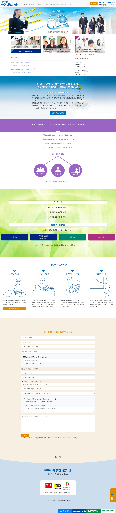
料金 (47, 4)
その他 (42, 381)
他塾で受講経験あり (47, 402)
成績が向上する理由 (58, 113)
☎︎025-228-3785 (107, 2)
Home (26, 4)
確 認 (25, 435)
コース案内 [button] (39, 4)
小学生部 (14, 237)
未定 (39, 364)
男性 (23, 369)
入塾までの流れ (54, 4)
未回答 (36, 369)
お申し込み (34, 381)
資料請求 (93, 3)
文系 (27, 364)
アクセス (70, 4)
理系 (33, 364)
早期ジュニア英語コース (43, 237)
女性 (29, 369)
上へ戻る (58, 457)
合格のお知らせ (66, 511)
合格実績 (63, 4)
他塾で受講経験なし (32, 402)
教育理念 (32, 4)
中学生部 (72, 237)
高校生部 (101, 237)
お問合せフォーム (14, 308)
